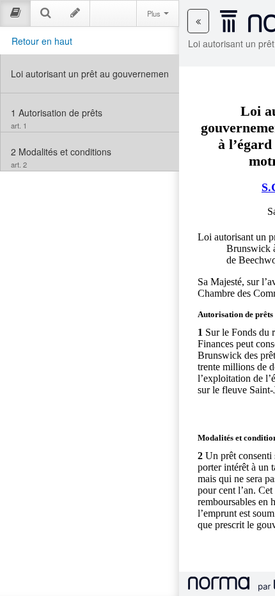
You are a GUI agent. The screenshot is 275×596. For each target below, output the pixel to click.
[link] (90, 73)
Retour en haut (42, 41)
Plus (154, 13)
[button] (198, 21)
